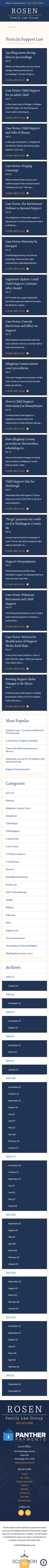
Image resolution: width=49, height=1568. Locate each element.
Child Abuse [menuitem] (12, 823)
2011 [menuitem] (11, 1317)
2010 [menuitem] (10, 1375)
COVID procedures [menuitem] (15, 854)
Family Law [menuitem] (11, 884)
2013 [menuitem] (11, 1214)
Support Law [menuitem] (12, 930)
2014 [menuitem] (11, 1156)
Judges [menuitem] (9, 899)
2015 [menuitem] (11, 1078)
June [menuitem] (11, 1121)
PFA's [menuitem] (8, 922)
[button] (43, 1562)
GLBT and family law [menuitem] (16, 892)
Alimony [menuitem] (10, 800)
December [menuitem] (14, 1003)
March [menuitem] (12, 1052)
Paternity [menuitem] (11, 915)
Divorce (24, 1485)
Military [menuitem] (10, 907)
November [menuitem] (14, 1045)
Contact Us (24, 1493)
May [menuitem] (11, 1127)
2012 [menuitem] (11, 1272)
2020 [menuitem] (10, 1036)
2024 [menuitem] (10, 994)
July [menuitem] (11, 1114)
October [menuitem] (13, 1094)
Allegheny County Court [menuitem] (18, 808)
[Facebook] (21, 1513)
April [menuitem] (12, 1134)
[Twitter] (28, 1513)
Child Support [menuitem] (13, 831)
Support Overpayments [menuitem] (18, 769)
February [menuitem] (13, 1141)
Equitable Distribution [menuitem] (17, 877)
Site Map (25, 1496)
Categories (12, 27)
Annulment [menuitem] (11, 815)
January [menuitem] (13, 985)
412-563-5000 (35, 3)
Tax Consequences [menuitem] (15, 938)
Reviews (24, 1489)
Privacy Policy (24, 1500)
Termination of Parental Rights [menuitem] (21, 945)
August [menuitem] (13, 1027)
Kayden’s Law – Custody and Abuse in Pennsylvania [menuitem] (25, 732)
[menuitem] (24, 1474)
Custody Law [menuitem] (12, 861)
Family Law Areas (24, 1481)
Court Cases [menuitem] (12, 846)
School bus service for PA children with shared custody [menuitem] (25, 760)
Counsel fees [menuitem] (12, 838)
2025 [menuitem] (10, 976)
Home (24, 1474)
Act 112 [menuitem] (10, 792)
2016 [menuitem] (10, 1060)
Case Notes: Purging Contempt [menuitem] (22, 740)
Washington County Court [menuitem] (19, 953)
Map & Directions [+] (24, 1462)
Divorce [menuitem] (10, 869)
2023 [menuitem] (10, 1012)
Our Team (24, 1477)
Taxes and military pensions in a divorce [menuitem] (21, 750)
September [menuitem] (14, 1100)
